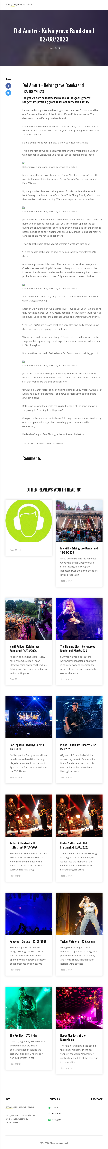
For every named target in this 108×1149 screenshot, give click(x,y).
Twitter (55, 1107)
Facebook (56, 1113)
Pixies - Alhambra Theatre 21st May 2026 (78, 747)
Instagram (56, 1119)
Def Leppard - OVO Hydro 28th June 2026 (27, 747)
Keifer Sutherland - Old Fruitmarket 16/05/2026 (24, 845)
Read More (15, 550)
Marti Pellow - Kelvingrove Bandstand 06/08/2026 (25, 648)
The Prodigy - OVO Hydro (23, 1035)
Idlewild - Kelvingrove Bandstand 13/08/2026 (79, 550)
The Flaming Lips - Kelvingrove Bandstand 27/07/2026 (77, 648)
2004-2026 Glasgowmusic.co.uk (54, 1143)
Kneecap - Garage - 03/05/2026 (28, 941)
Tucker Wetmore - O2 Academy (77, 941)
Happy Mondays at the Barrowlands (73, 1037)
